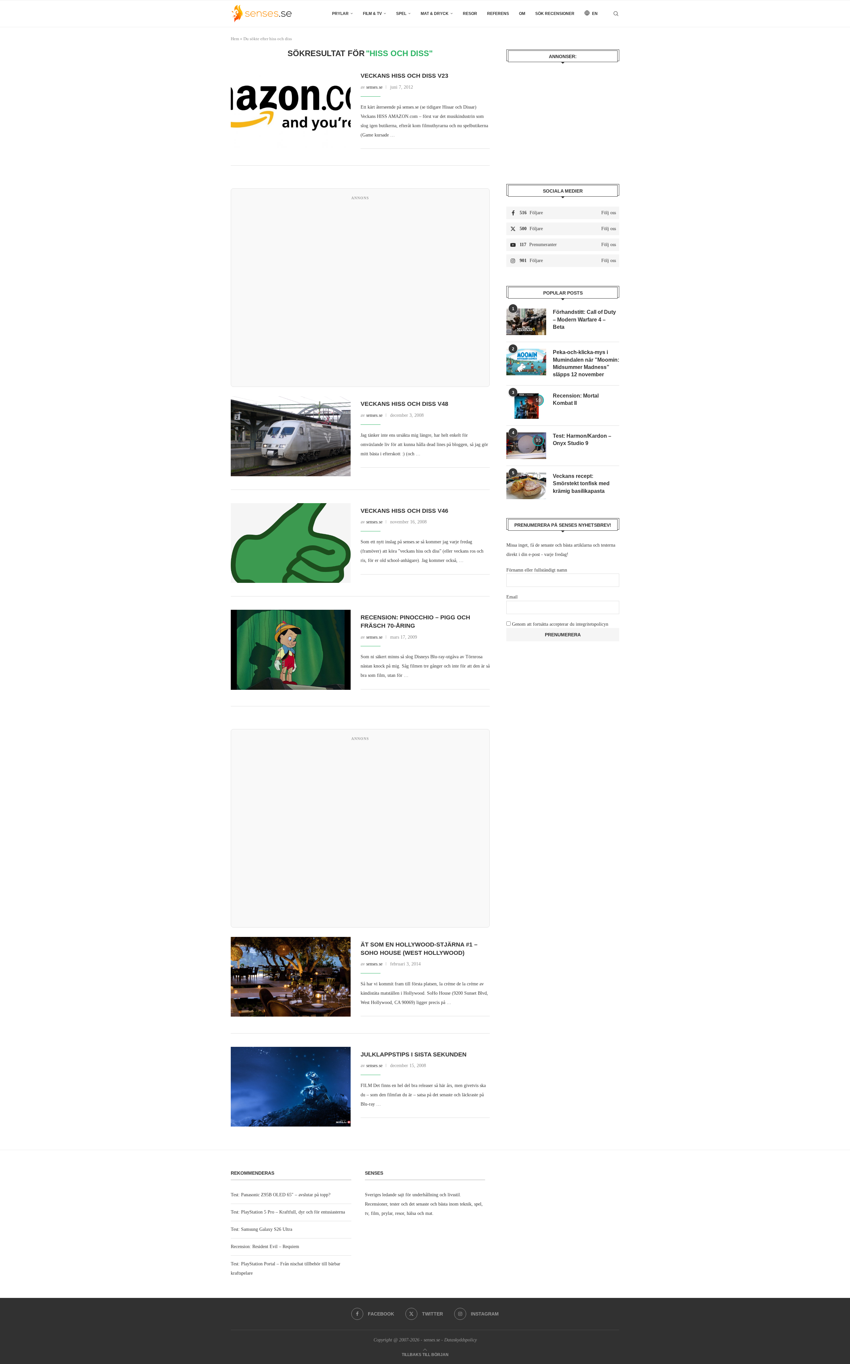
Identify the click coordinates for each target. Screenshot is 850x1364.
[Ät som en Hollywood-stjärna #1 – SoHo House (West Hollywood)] (291, 977)
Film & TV (372, 13)
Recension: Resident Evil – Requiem (265, 1246)
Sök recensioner (554, 13)
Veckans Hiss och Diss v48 (404, 404)
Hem (235, 38)
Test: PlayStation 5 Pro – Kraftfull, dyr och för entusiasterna (288, 1212)
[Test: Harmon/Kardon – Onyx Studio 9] (526, 445)
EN (594, 13)
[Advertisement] (360, 292)
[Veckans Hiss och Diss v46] (291, 543)
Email (512, 596)
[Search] (616, 13)
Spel (401, 13)
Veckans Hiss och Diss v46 (404, 510)
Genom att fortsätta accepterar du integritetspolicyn (560, 624)
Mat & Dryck (435, 13)
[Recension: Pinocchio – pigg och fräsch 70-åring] (291, 649)
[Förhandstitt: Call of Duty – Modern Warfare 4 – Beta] (526, 322)
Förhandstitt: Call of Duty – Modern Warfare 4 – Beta (584, 319)
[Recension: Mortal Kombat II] (526, 405)
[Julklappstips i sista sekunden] (291, 1087)
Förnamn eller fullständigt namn (536, 570)
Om (522, 13)
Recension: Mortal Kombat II (576, 399)
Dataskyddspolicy (460, 1339)
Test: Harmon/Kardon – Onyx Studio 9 (582, 439)
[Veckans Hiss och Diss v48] (291, 436)
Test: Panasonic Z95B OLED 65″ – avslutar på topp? (280, 1194)
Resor (470, 13)
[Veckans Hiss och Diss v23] (291, 108)
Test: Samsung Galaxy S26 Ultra (261, 1229)
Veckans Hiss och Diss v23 (404, 75)
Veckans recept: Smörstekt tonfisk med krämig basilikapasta (581, 483)
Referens (498, 13)
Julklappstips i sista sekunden (414, 1054)
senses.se (374, 87)
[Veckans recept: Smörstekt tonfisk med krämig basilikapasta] (526, 486)
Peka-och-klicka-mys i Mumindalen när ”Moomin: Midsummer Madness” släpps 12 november (586, 363)
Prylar (340, 13)
